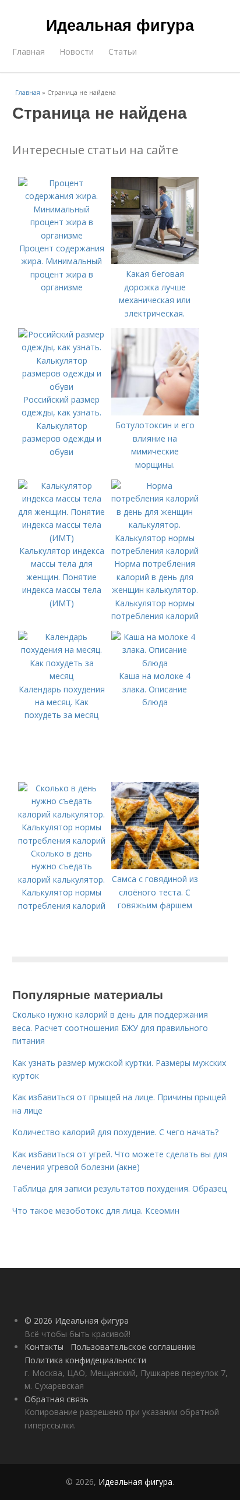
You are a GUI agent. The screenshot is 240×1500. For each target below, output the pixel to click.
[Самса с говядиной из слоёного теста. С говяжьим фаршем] (155, 866)
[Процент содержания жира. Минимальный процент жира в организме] (61, 235)
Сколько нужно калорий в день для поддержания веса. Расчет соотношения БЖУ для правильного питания (110, 1027)
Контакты (43, 1346)
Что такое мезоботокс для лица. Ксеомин (95, 1210)
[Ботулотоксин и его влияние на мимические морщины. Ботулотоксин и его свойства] (155, 412)
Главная (28, 51)
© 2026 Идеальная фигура (76, 1320)
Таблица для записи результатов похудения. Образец (119, 1188)
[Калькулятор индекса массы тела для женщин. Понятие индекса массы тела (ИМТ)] (61, 537)
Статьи (122, 51)
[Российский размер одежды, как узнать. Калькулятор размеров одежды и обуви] (61, 386)
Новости (76, 51)
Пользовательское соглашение (133, 1346)
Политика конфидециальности (85, 1360)
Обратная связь (56, 1399)
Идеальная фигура (120, 24)
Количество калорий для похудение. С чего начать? (115, 1132)
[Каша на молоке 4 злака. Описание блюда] (155, 663)
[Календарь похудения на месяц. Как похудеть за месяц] (61, 675)
